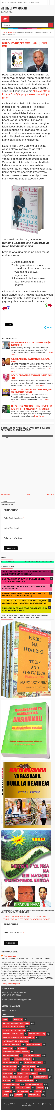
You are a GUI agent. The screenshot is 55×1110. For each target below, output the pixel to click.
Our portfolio (22, 2)
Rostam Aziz (40, 1070)
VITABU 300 (23, 39)
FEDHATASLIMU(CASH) (37, 1034)
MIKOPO (6, 1059)
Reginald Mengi (9, 1070)
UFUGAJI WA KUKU (23, 1088)
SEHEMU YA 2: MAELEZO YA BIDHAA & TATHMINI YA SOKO (26, 919)
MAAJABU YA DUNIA (34, 1045)
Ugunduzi (7, 1091)
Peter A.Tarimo (37, 1104)
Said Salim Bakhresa (24, 1080)
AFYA (5, 1019)
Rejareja (25, 1070)
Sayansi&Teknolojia (11, 1084)
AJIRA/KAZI (18, 1019)
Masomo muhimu (9, 1066)
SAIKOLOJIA (7, 1073)
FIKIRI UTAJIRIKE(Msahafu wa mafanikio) (18, 1037)
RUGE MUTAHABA (29, 1066)
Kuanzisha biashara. (11, 1045)
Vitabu (5, 1095)
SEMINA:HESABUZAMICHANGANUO (15, 1077)
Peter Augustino (10, 956)
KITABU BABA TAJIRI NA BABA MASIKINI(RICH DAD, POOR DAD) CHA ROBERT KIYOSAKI (31, 391)
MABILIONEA (7, 1048)
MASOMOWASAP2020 (10, 1055)
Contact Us (12, 2)
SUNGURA (6, 1080)
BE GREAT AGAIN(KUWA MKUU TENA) (16, 1023)
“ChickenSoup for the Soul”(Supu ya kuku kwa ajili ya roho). (26, 94)
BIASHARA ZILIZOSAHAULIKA (13, 1027)
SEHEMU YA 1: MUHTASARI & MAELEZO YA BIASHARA (25, 916)
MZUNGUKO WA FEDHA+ (33, 1062)
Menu (5, 19)
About (4, 2)
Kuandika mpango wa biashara (15, 1041)
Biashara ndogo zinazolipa (14, 1030)
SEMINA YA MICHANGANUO (27, 1073)
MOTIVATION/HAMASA (10, 1062)
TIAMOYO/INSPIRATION (34, 1084)
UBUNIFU (6, 1088)
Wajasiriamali (34, 1095)
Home (28, 495)
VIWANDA (38, 1091)
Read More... (40, 385)
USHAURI (40, 1088)
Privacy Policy (34, 2)
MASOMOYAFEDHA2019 (32, 1055)
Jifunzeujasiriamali (14, 8)
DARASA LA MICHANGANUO (13, 1034)
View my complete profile (10, 984)
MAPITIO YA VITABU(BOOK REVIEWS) (16, 1052)
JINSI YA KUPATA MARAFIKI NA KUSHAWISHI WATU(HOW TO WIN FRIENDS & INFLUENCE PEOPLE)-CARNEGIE (31, 407)
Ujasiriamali (23, 1091)
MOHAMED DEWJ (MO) (23, 1059)
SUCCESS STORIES (40, 1077)
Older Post (50, 495)
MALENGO (22, 1048)
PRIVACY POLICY (9, 1010)
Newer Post (5, 495)
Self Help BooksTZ (27, 1105)
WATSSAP (18, 1095)
